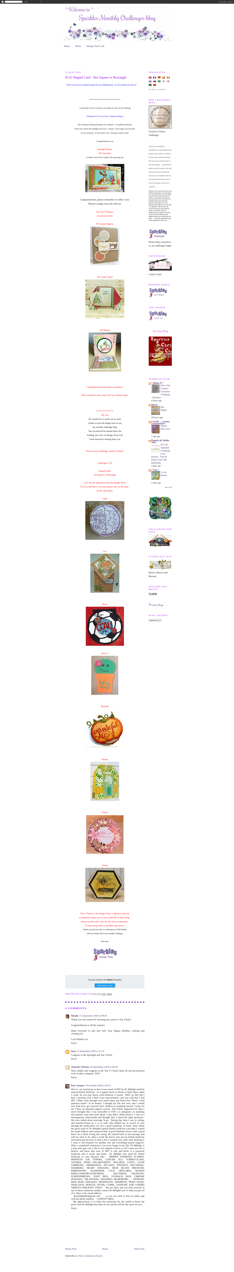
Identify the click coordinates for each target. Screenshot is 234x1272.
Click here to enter (105, 985)
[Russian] (155, 80)
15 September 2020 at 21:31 (90, 1051)
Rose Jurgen (77, 1085)
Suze (73, 1051)
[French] (155, 77)
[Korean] (169, 80)
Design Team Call (95, 46)
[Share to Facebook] (108, 994)
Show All (168, 487)
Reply (74, 1043)
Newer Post (71, 1248)
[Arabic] (151, 84)
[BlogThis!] (104, 994)
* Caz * (155, 469)
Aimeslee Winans (80, 1066)
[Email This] (102, 994)
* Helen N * (157, 383)
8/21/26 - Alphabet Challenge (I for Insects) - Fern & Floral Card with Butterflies (160, 453)
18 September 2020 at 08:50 (104, 1066)
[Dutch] (151, 80)
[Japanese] (164, 80)
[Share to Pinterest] (111, 994)
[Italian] (169, 77)
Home (67, 46)
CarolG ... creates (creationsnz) (160, 422)
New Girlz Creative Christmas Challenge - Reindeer (160, 391)
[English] (151, 77)
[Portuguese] (160, 80)
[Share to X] (106, 994)
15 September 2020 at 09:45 (93, 1015)
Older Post (139, 1248)
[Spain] (164, 77)
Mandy (74, 1015)
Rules (78, 46)
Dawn (154, 404)
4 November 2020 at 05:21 (98, 1085)
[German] (160, 77)
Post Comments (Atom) (90, 1255)
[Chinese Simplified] (155, 84)
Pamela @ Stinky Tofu (160, 441)
